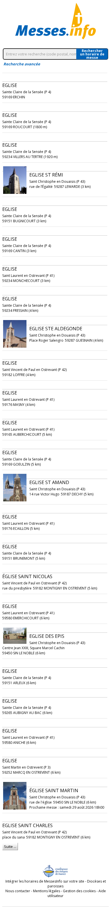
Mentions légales (46, 891)
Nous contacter (17, 891)
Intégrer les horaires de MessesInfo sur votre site (44, 881)
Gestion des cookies (79, 891)
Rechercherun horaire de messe (92, 54)
